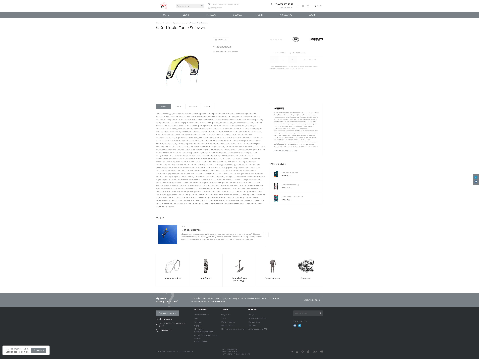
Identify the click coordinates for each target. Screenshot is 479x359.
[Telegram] (476, 177)
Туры (183, 226)
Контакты (198, 322)
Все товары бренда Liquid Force (286, 150)
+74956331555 (165, 330)
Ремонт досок (227, 325)
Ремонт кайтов (228, 322)
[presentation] (266, 234)
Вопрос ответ (254, 322)
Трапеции (306, 278)
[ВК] (476, 181)
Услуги (224, 309)
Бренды (252, 325)
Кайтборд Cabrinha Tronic (292, 197)
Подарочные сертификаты (233, 329)
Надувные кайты (172, 278)
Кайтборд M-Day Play (290, 185)
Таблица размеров (223, 46)
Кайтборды (206, 278)
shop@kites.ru (216, 8)
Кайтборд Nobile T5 (290, 173)
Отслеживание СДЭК (257, 329)
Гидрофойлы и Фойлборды (239, 279)
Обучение (226, 315)
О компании (200, 309)
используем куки (19, 349)
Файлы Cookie (200, 342)
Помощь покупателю (257, 318)
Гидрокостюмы (272, 278)
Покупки (252, 315)
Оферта (197, 325)
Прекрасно (39, 350)
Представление (201, 315)
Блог (196, 318)
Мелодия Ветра (191, 230)
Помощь (252, 309)
